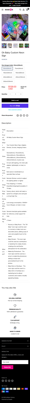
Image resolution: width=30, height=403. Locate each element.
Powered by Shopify (7, 399)
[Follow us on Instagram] (9, 381)
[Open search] (20, 10)
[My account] (23, 10)
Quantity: (4, 94)
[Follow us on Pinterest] (12, 381)
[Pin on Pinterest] (21, 115)
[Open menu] (2, 9)
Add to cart (15, 100)
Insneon (4, 59)
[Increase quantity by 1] (21, 94)
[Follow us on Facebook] (3, 381)
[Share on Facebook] (17, 115)
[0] (27, 10)
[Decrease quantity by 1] (10, 94)
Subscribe (7, 367)
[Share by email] (27, 115)
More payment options (15, 109)
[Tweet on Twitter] (24, 115)
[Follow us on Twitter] (6, 381)
